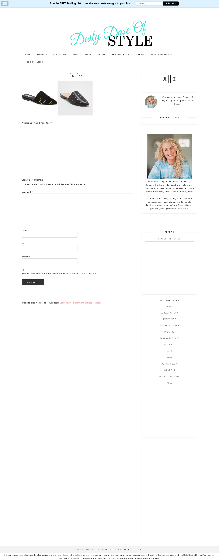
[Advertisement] (77, 151)
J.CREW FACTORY (169, 312)
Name (25, 230)
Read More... (183, 208)
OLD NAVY (169, 344)
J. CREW (169, 306)
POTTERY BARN (169, 363)
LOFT (169, 351)
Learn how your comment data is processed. (81, 302)
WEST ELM (169, 370)
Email (25, 243)
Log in (139, 549)
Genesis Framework (113, 549)
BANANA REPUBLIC (169, 338)
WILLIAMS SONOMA (169, 376)
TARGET (169, 357)
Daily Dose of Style (109, 33)
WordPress (129, 549)
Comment (27, 192)
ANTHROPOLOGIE (169, 325)
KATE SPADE (169, 319)
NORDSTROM (170, 332)
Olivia (98, 549)
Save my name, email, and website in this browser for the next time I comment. (59, 273)
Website (26, 256)
